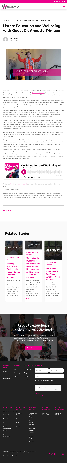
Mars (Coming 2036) (59, 414)
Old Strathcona (6, 435)
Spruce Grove (20, 419)
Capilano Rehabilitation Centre (7, 428)
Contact (26, 376)
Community (27, 369)
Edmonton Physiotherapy (7, 411)
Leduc (18, 427)
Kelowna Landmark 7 (45, 414)
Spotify (12, 184)
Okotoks (31, 442)
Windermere (6, 423)
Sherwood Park (19, 414)
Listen (11, 20)
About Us (6, 371)
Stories (5, 20)
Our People (6, 375)
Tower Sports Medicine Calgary (33, 415)
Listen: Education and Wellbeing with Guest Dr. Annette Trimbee (32, 20)
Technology (17, 373)
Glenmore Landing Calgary (32, 430)
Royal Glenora (7, 419)
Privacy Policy (7, 456)
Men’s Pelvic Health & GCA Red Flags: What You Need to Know (53, 274)
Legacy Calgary (31, 437)
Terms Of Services (17, 456)
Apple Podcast (22, 184)
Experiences (6, 378)
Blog (25, 373)
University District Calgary (32, 422)
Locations (27, 380)
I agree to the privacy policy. (45, 381)
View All (16, 376)
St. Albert (59, 2)
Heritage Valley (7, 415)
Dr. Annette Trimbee (38, 93)
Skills (15, 369)
